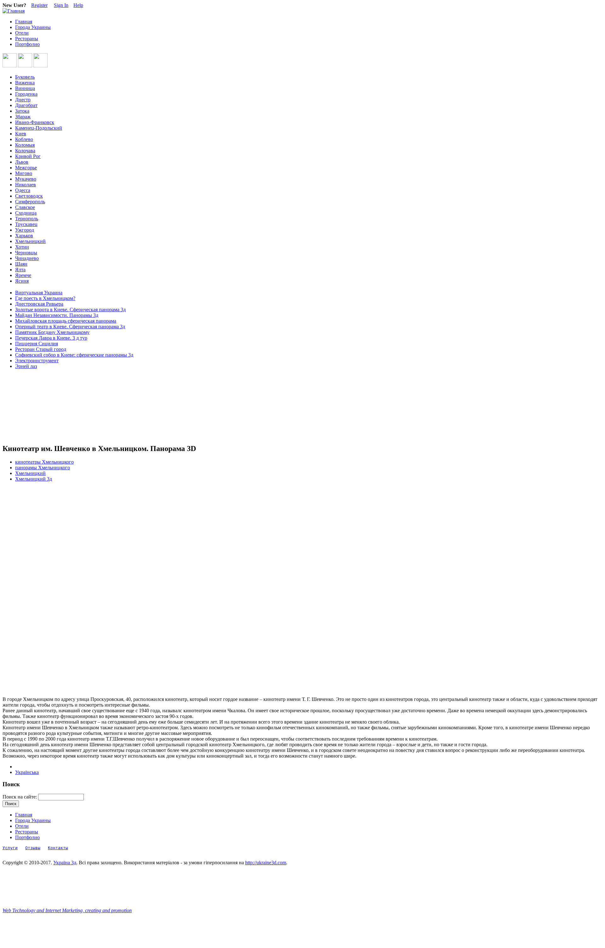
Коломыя (25, 145)
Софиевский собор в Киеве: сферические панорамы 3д (74, 355)
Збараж (23, 116)
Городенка (26, 94)
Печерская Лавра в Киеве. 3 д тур (51, 338)
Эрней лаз (26, 366)
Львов (21, 162)
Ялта (20, 269)
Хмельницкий (30, 241)
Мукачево (25, 179)
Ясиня (22, 281)
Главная (23, 21)
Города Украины (33, 27)
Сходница (26, 213)
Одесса (22, 190)
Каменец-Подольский (38, 128)
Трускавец (26, 224)
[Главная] (14, 11)
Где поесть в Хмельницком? (45, 298)
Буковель (25, 77)
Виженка (25, 82)
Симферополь (30, 201)
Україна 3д (64, 862)
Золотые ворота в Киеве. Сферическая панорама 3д (70, 309)
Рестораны (26, 38)
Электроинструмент (37, 360)
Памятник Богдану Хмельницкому (52, 332)
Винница (25, 88)
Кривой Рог (28, 156)
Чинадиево (27, 258)
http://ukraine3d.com (265, 862)
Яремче (23, 275)
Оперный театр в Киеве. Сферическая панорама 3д (70, 326)
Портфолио (27, 44)
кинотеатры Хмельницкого (44, 462)
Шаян (21, 264)
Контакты (58, 847)
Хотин (22, 247)
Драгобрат (26, 105)
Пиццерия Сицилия (36, 343)
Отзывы (32, 847)
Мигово (23, 173)
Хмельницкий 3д (33, 479)
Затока (22, 111)
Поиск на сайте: (20, 796)
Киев (20, 133)
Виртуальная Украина (38, 292)
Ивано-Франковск (34, 122)
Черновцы (26, 252)
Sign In (61, 5)
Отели (22, 33)
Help (78, 5)
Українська (27, 772)
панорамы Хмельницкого (42, 467)
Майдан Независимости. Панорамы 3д (56, 315)
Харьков (24, 235)
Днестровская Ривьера (39, 304)
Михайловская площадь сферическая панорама (65, 321)
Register (39, 5)
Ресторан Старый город (40, 349)
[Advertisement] (31, 406)
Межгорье (26, 167)
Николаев (25, 184)
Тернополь (26, 218)
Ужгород (24, 230)
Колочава (25, 150)
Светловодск (29, 196)
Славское (25, 207)
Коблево (24, 139)
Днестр (23, 99)
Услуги (10, 847)
